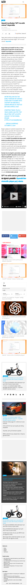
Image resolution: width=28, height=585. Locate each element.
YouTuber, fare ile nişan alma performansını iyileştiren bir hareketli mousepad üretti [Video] (12, 485)
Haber (3, 20)
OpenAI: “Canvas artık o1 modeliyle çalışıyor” (13, 356)
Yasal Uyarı (6, 553)
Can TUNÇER (4, 27)
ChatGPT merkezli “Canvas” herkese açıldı (12, 280)
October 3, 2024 (9, 127)
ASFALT (5, 416)
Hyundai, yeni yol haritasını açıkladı (12, 432)
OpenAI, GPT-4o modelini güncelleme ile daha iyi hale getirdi (14, 318)
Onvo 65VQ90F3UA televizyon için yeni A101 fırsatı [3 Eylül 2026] (13, 531)
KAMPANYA (5, 377)
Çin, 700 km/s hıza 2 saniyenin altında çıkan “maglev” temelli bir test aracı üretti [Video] (13, 490)
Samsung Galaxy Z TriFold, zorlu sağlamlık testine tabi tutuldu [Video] (14, 500)
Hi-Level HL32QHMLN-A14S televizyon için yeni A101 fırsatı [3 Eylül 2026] (14, 384)
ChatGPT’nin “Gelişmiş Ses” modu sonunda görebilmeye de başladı (13, 338)
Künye (5, 549)
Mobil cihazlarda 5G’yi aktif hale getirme (11, 577)
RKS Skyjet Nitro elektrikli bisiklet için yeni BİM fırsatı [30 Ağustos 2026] (14, 539)
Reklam (5, 550)
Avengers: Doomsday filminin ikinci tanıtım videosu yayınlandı (14, 480)
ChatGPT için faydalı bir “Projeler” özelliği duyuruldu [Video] (12, 299)
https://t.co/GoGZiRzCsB (13, 121)
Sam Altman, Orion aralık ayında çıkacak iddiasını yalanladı (12, 261)
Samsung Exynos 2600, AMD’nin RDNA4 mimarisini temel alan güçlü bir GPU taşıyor (13, 495)
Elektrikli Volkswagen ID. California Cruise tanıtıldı (13, 424)
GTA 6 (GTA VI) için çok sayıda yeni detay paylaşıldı (13, 428)
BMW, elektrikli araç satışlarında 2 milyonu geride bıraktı (14, 436)
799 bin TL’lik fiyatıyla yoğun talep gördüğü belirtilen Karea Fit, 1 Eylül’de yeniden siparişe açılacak (12, 389)
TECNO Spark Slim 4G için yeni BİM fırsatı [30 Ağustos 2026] (13, 535)
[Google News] (20, 34)
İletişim (5, 551)
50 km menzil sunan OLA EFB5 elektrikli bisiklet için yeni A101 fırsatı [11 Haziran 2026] (13, 381)
